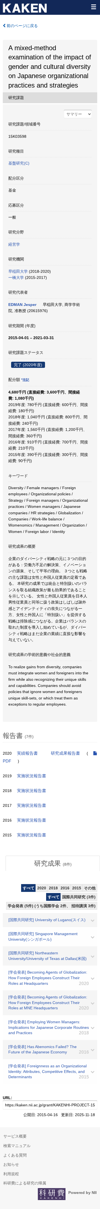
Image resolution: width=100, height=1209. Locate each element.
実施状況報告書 (31, 776)
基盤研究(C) (18, 163)
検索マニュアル (17, 1145)
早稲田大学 (18, 271)
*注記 (25, 380)
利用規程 (11, 1174)
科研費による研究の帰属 (24, 1183)
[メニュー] (93, 7)
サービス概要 (15, 1136)
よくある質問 (15, 1155)
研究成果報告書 (65, 753)
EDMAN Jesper (22, 304)
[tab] (53, 863)
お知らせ (11, 1164)
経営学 (14, 244)
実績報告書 (27, 753)
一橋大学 (16, 277)
